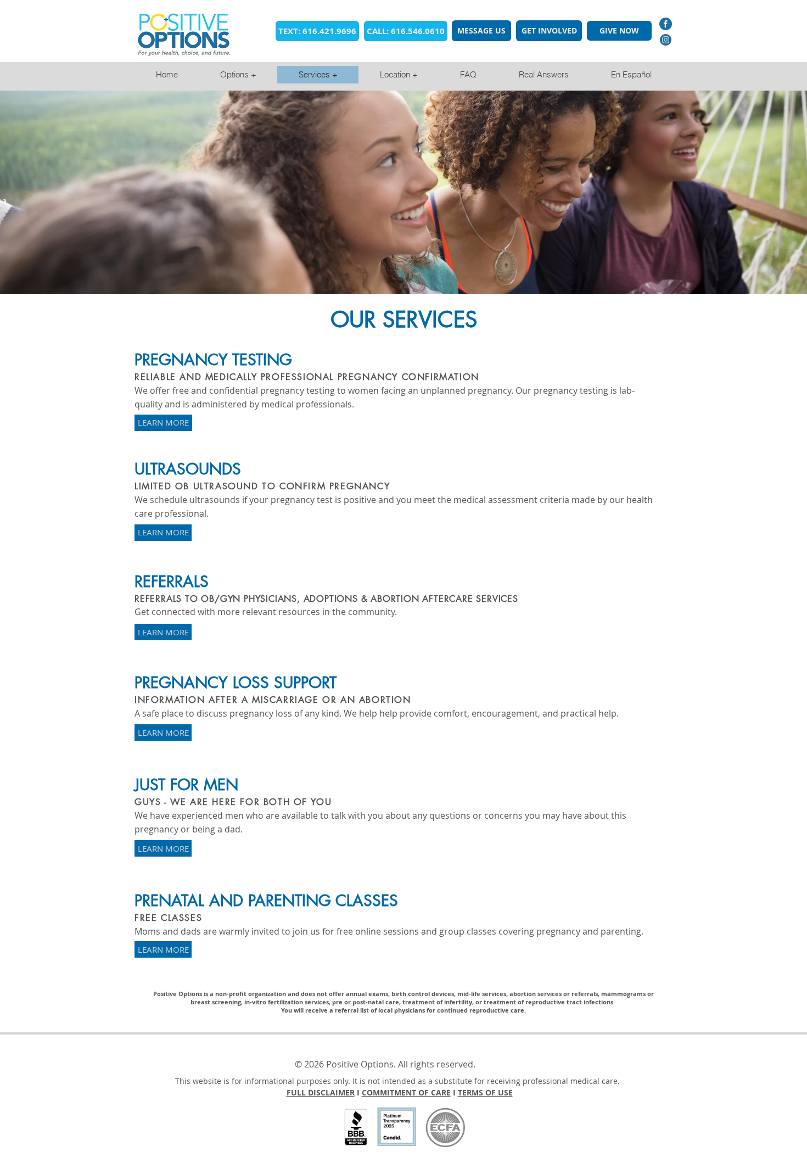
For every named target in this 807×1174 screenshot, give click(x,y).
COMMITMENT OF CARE (406, 1092)
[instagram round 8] (665, 39)
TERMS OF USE (485, 1092)
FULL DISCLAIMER (321, 1092)
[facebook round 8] (665, 24)
